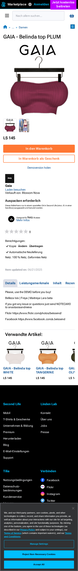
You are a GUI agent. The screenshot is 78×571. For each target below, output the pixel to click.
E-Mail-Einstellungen (16, 451)
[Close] (73, 508)
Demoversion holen (39, 167)
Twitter (50, 500)
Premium (8, 432)
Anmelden (41, 4)
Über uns (46, 419)
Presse (45, 432)
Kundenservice (12, 496)
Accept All (38, 564)
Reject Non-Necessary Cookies (38, 554)
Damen (23, 27)
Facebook (52, 480)
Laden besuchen (15, 189)
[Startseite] (5, 27)
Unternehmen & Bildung (18, 425)
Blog (6, 444)
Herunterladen (12, 438)
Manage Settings (39, 544)
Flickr (50, 487)
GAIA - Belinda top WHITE (17, 370)
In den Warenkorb (39, 148)
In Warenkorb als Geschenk (39, 158)
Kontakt (45, 413)
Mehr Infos (23, 220)
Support (8, 457)
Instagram (53, 494)
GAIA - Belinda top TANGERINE (50, 370)
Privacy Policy (27, 529)
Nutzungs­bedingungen (17, 480)
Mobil (6, 413)
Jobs (44, 425)
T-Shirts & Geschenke (16, 419)
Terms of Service (12, 533)
